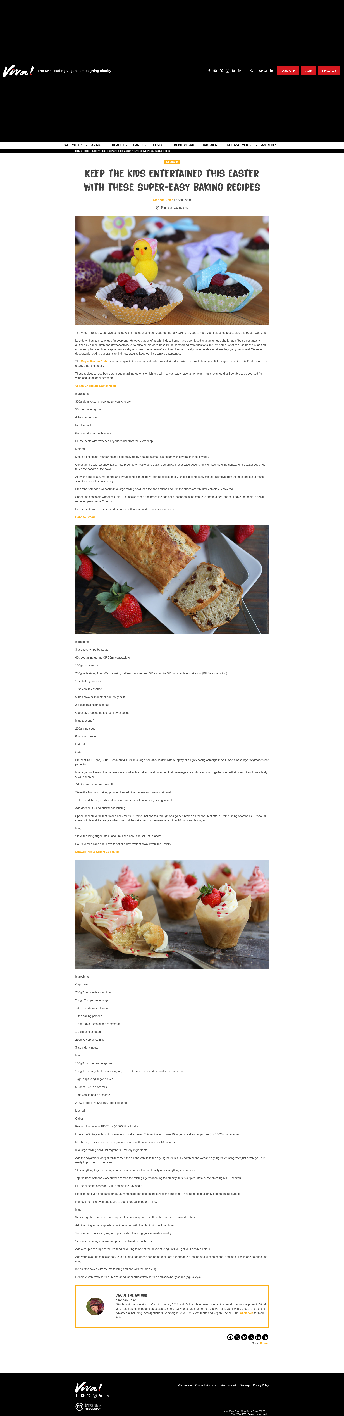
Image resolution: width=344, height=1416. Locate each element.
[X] (237, 1337)
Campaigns (210, 145)
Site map (245, 1385)
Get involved (237, 145)
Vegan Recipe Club (94, 361)
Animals (97, 145)
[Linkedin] (258, 1337)
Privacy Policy (261, 1385)
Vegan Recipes (268, 145)
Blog (87, 150)
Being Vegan (184, 145)
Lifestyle (158, 145)
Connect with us (204, 1385)
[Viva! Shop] (271, 71)
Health (118, 145)
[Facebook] (230, 1337)
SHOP (264, 71)
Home (78, 150)
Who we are (74, 145)
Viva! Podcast (228, 1385)
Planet (137, 145)
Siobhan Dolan (163, 199)
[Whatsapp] (251, 1337)
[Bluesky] (244, 1337)
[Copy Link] (265, 1337)
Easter (264, 1343)
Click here (247, 1313)
